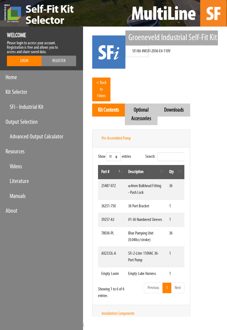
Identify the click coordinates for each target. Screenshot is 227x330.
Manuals (17, 196)
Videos (16, 167)
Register (59, 61)
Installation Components (118, 313)
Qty (171, 172)
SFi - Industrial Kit (26, 107)
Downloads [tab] (174, 110)
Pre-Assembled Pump (116, 138)
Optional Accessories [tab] (141, 114)
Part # (105, 172)
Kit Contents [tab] (108, 110)
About (11, 211)
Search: (150, 156)
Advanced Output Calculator (36, 137)
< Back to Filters (101, 89)
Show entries (114, 157)
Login (24, 61)
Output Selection (22, 122)
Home (11, 77)
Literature (19, 181)
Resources (15, 152)
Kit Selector (16, 92)
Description (135, 172)
